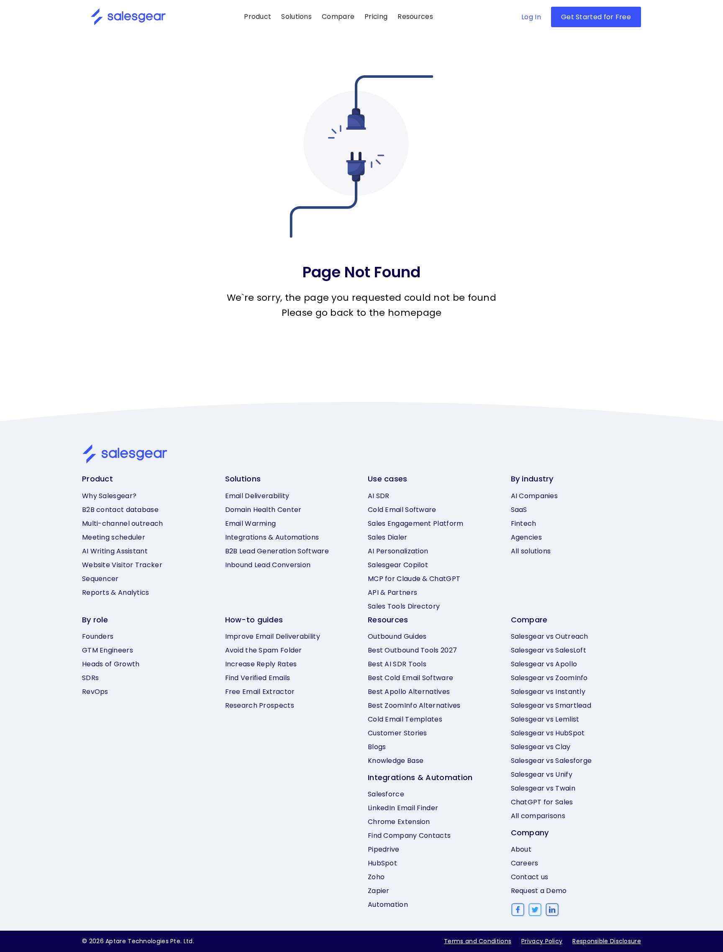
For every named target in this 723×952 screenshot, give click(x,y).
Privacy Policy (541, 941)
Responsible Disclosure (606, 941)
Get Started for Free (596, 17)
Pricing (375, 16)
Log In (531, 17)
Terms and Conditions (477, 941)
